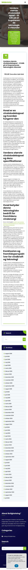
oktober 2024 (8, 418)
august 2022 (8, 495)
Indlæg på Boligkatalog (14, 33)
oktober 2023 (8, 454)
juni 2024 (7, 430)
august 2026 (8, 353)
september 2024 (9, 421)
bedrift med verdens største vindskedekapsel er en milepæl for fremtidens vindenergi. (14, 223)
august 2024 (8, 424)
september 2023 (9, 456)
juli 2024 (7, 427)
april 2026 (8, 365)
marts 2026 (8, 368)
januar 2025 (8, 409)
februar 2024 (8, 442)
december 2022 (9, 483)
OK (16, 565)
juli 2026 (7, 356)
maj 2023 (7, 468)
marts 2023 (8, 474)
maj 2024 (7, 433)
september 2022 (9, 492)
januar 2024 (8, 445)
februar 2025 (8, 406)
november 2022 (9, 486)
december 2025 (9, 377)
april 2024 (8, 436)
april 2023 (7, 471)
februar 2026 (8, 371)
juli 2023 (7, 462)
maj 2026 (7, 362)
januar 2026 (8, 374)
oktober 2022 (8, 489)
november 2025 (9, 380)
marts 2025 (8, 403)
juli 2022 (7, 498)
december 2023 (9, 448)
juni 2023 (7, 465)
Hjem (10, 32)
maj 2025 (7, 397)
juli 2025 (7, 392)
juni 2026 (7, 359)
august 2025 (8, 389)
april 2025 (7, 400)
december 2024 (9, 412)
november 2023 (9, 451)
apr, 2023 (6, 56)
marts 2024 (8, 439)
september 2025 (9, 386)
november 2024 (9, 415)
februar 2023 (8, 477)
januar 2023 (8, 480)
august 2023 (8, 459)
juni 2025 (7, 395)
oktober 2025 (8, 383)
